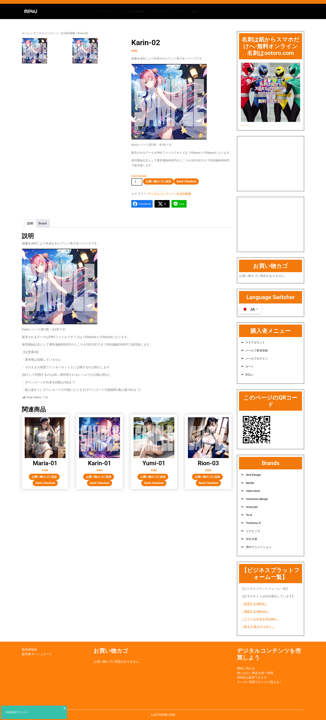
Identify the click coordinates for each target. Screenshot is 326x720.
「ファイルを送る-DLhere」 (259, 619)
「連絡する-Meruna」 (255, 611)
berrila (249, 483)
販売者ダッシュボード (37, 654)
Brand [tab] (42, 223)
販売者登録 (29, 649)
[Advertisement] (270, 163)
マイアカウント (107, 11)
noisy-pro (251, 507)
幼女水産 (251, 539)
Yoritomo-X (253, 523)
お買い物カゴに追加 (158, 181)
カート (181, 11)
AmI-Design (139, 176)
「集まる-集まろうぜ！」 (258, 626)
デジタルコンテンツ (45, 33)
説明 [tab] (30, 223)
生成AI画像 (68, 33)
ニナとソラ (252, 531)
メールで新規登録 (133, 11)
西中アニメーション (258, 547)
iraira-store (252, 491)
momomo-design (256, 499)
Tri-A (248, 515)
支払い (196, 11)
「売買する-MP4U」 (254, 604)
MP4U (30, 11)
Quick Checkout (186, 181)
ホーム (26, 33)
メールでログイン (160, 11)
